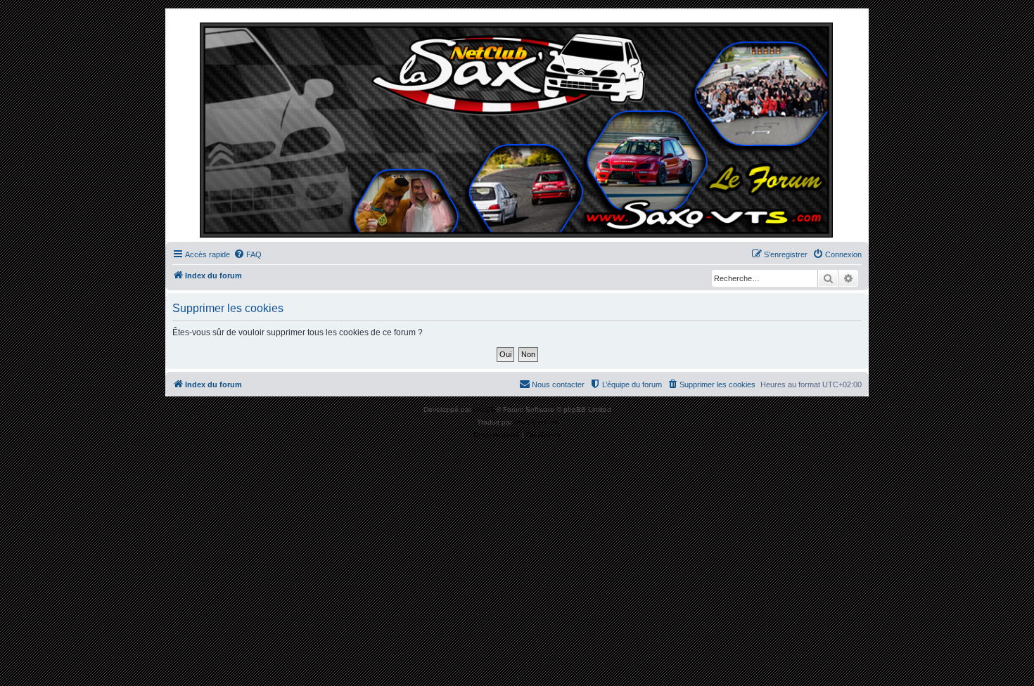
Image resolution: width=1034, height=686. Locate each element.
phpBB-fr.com (536, 422)
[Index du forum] (517, 128)
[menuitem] (248, 254)
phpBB (484, 409)
